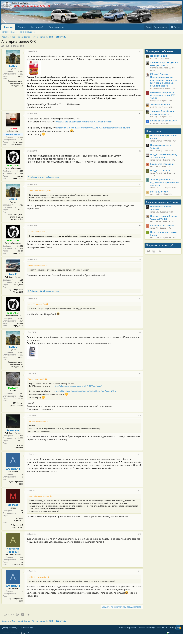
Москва (20, 176)
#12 (139, 490)
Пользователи (56, 26)
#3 (140, 151)
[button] (45, 27)
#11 (139, 454)
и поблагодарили (44, 177)
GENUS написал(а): (36, 231)
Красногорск (17, 142)
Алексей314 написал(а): (38, 496)
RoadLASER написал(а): (38, 190)
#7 (140, 298)
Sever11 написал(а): (37, 304)
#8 (140, 332)
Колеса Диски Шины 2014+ (163, 120)
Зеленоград (18, 398)
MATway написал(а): (37, 421)
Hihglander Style (11, 627)
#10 (139, 415)
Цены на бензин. (158, 55)
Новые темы (153, 131)
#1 (140, 51)
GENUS (6, 46)
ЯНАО (20, 440)
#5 (140, 226)
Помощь (173, 627)
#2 (140, 114)
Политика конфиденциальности (152, 627)
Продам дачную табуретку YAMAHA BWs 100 (163, 156)
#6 (140, 259)
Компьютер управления (162, 163)
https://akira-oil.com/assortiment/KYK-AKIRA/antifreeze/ (84, 121)
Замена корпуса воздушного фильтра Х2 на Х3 (164, 64)
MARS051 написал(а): (37, 577)
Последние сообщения (159, 51)
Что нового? (36, 26)
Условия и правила (127, 627)
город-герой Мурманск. (18, 519)
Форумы (8, 26)
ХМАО (20, 76)
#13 (139, 534)
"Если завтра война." (160, 104)
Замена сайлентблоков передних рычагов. (162, 112)
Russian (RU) (27, 627)
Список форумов (8, 32)
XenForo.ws (32, 633)
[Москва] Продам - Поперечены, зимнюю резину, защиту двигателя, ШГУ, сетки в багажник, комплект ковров (163, 80)
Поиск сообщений (27, 32)
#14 (139, 571)
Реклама (21, 26)
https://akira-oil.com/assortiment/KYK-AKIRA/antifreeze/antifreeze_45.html (93, 127)
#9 (140, 373)
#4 (140, 184)
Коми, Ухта (18, 284)
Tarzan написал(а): (36, 379)
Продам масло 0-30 (160, 170)
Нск (21, 562)
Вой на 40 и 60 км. (159, 191)
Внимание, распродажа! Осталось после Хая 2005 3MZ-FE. (162, 95)
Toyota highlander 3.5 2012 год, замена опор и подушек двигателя (164, 182)
